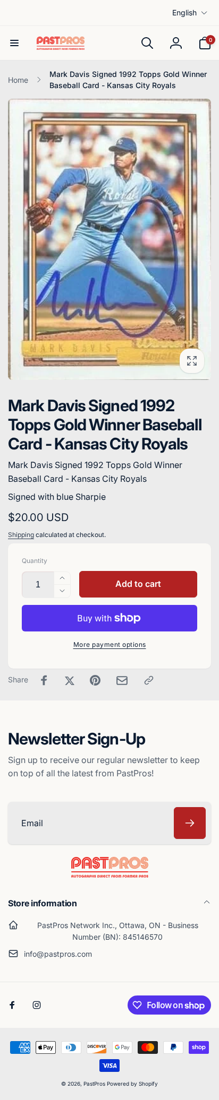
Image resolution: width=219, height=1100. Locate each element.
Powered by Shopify (132, 1083)
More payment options (109, 644)
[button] (14, 43)
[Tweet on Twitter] (69, 680)
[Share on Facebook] (44, 680)
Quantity (34, 560)
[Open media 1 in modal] (109, 239)
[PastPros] (109, 874)
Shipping (21, 535)
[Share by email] (122, 680)
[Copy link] (149, 680)
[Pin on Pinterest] (95, 680)
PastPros (94, 1083)
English (184, 12)
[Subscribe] (190, 823)
